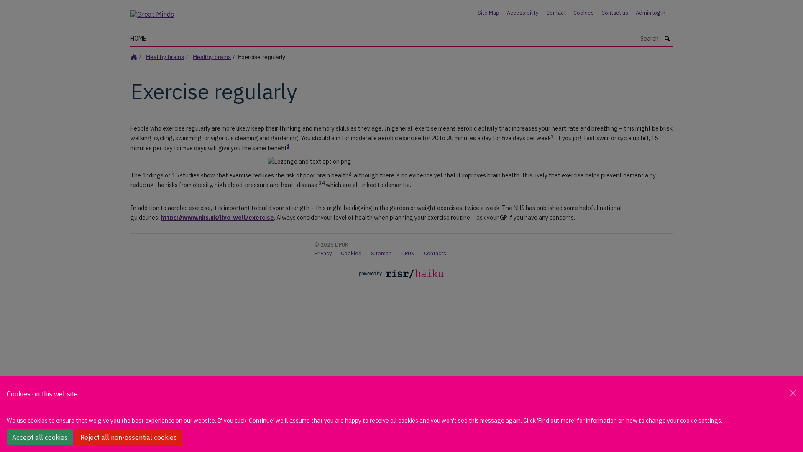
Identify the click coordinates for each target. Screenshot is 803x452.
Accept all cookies (40, 437)
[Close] (793, 393)
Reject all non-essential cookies (128, 437)
